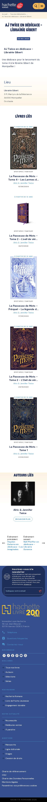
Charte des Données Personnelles (18, 778)
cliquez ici (27, 584)
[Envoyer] (40, 591)
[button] (22, 501)
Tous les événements (18, 14)
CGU (4, 775)
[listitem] (4, 655)
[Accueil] (12, 6)
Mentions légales (10, 782)
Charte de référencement (14, 771)
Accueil (5, 14)
